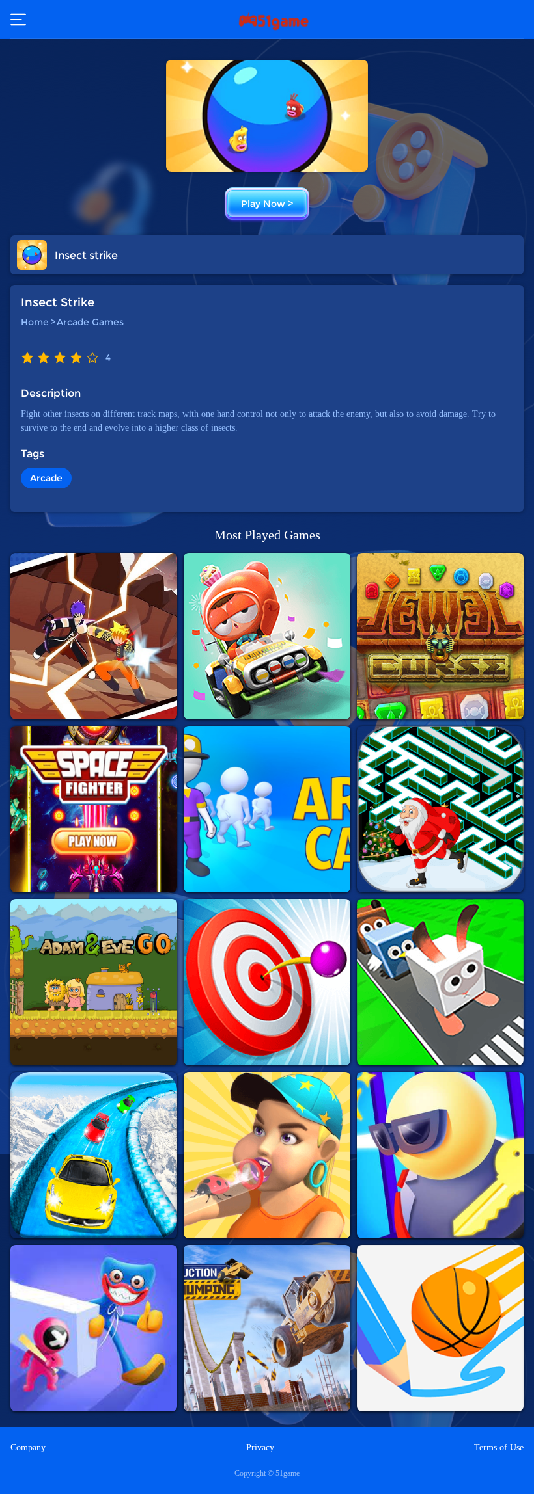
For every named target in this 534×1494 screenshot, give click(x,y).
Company (28, 1447)
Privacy (260, 1447)
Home (35, 322)
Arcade (46, 478)
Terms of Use (499, 1447)
